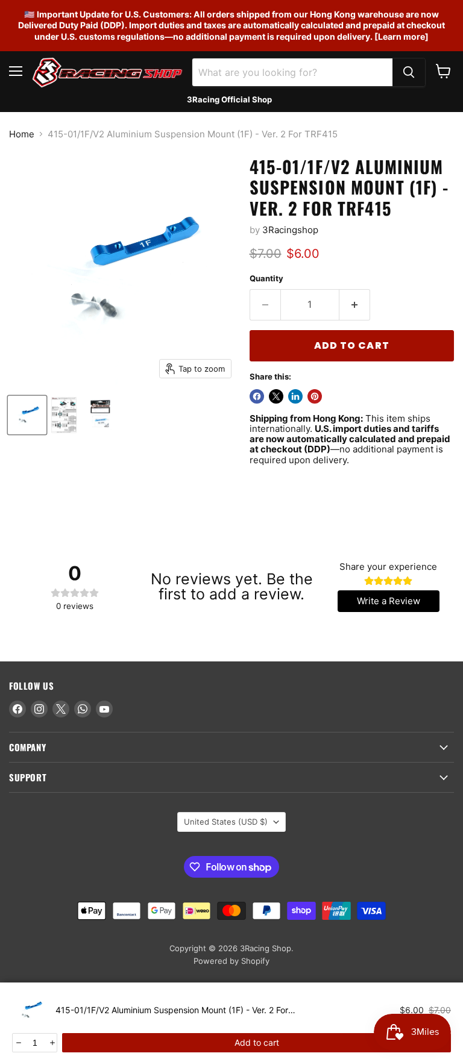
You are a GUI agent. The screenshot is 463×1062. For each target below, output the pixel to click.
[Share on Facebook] (257, 396)
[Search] (408, 72)
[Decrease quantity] (18, 1043)
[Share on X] (276, 396)
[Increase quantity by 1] (354, 304)
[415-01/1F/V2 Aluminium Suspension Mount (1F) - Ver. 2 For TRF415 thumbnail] (27, 415)
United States (226, 821)
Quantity (266, 278)
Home (21, 134)
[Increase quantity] (51, 1043)
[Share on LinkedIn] (295, 396)
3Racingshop (290, 230)
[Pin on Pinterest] (314, 396)
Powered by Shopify (231, 961)
